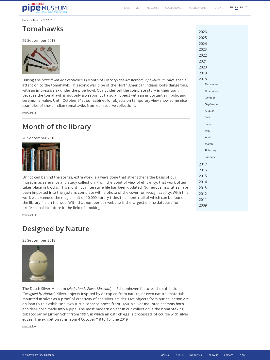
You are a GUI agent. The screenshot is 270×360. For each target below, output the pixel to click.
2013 (203, 187)
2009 (203, 205)
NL (231, 7)
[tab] (222, 32)
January (210, 157)
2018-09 (47, 20)
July (207, 117)
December (211, 84)
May (207, 130)
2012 (203, 193)
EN (236, 7)
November (211, 91)
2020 (203, 67)
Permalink (27, 113)
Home (25, 20)
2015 (203, 175)
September (212, 104)
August (209, 110)
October (210, 97)
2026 (203, 31)
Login (242, 355)
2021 (203, 61)
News (36, 20)
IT (246, 7)
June (208, 124)
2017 (203, 164)
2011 (203, 199)
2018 (203, 78)
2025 (203, 37)
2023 (203, 49)
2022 (203, 55)
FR (241, 7)
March (209, 143)
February (210, 150)
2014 (203, 181)
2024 (203, 43)
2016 (203, 170)
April (208, 137)
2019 (203, 73)
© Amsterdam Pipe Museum (38, 355)
